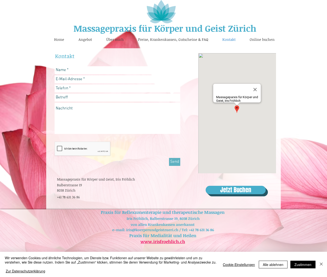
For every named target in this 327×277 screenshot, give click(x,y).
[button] (85, 39)
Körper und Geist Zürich (204, 28)
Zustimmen (302, 264)
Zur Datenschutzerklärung (25, 271)
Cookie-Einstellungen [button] (239, 264)
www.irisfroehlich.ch (163, 241)
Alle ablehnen (273, 264)
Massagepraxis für (112, 28)
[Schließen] (321, 264)
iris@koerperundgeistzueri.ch (152, 229)
